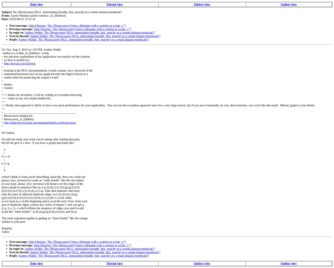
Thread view (114, 4)
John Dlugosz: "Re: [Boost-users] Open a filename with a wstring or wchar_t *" (77, 25)
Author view (288, 4)
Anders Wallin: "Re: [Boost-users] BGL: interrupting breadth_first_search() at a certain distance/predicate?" (90, 32)
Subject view (202, 4)
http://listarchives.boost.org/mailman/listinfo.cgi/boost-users (40, 122)
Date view (36, 4)
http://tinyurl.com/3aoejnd (19, 63)
